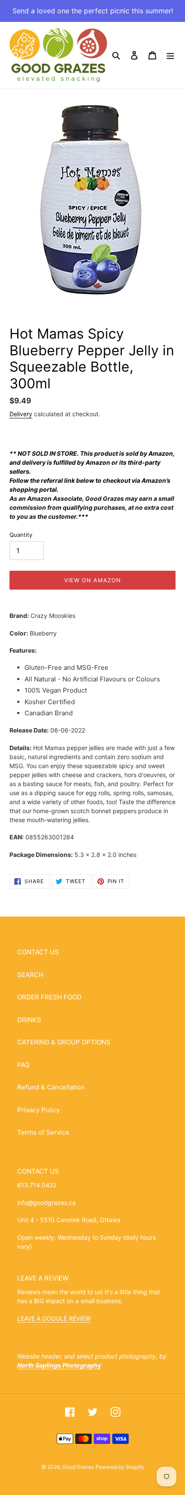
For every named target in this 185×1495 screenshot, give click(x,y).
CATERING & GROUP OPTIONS (64, 1042)
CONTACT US (38, 952)
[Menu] (170, 55)
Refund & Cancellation (51, 1087)
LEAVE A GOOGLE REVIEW (54, 1318)
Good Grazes (78, 1467)
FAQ (23, 1065)
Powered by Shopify (120, 1467)
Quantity (20, 534)
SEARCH (30, 975)
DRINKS (29, 1020)
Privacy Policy (38, 1110)
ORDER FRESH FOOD (49, 997)
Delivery (20, 414)
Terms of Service (43, 1132)
